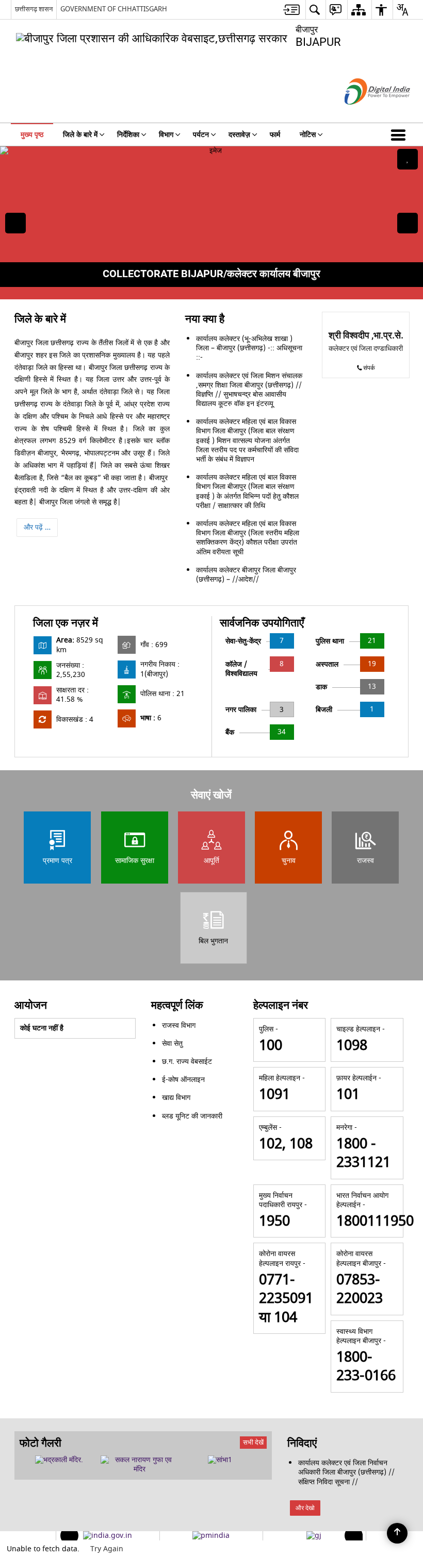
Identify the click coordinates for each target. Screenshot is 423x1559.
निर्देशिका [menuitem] (128, 134)
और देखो (305, 1508)
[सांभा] (220, 1460)
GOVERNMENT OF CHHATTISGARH (113, 9)
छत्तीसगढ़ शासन (34, 9)
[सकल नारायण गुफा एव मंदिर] (140, 1464)
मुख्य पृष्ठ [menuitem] (32, 134)
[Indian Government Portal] (107, 1535)
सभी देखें (253, 1442)
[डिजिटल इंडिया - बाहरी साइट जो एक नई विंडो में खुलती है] (364, 113)
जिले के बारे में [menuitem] (80, 134)
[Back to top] (397, 1533)
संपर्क (369, 368)
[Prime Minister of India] (211, 1535)
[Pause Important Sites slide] (356, 1540)
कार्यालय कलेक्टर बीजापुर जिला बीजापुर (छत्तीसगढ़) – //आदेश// (246, 575)
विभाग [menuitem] (166, 134)
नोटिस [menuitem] (308, 134)
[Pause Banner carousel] (407, 159)
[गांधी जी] (313, 1535)
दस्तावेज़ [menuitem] (239, 134)
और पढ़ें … (37, 527)
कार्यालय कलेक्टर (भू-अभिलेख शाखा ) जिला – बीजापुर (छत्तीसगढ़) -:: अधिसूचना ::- (249, 348)
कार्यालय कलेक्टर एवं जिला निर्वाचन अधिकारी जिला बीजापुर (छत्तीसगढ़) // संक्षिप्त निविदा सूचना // (346, 1472)
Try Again (106, 1549)
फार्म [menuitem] (275, 134)
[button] (400, 134)
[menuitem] (291, 9)
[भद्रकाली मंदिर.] (59, 1460)
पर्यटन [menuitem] (201, 134)
